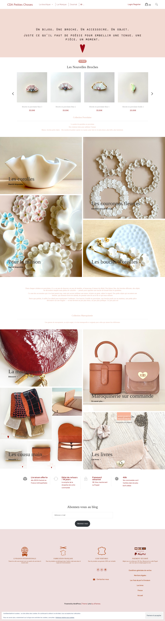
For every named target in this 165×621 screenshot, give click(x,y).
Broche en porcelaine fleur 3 (32, 107)
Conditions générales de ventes (140, 570)
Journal (73, 4)
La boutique (45, 4)
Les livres (95, 460)
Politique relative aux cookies (65, 617)
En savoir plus (97, 401)
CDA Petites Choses (20, 4)
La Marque (62, 4)
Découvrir (12, 377)
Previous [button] (13, 93)
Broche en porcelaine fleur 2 (66, 107)
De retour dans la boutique (102, 209)
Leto (89, 604)
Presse (140, 590)
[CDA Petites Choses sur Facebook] (98, 569)
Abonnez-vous (82, 524)
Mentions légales (140, 575)
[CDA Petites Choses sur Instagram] (101, 569)
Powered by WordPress (72, 604)
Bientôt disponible (15, 184)
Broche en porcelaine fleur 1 (99, 107)
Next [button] (152, 93)
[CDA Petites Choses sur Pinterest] (105, 569)
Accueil (140, 595)
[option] (32, 93)
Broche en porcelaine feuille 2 (133, 107)
